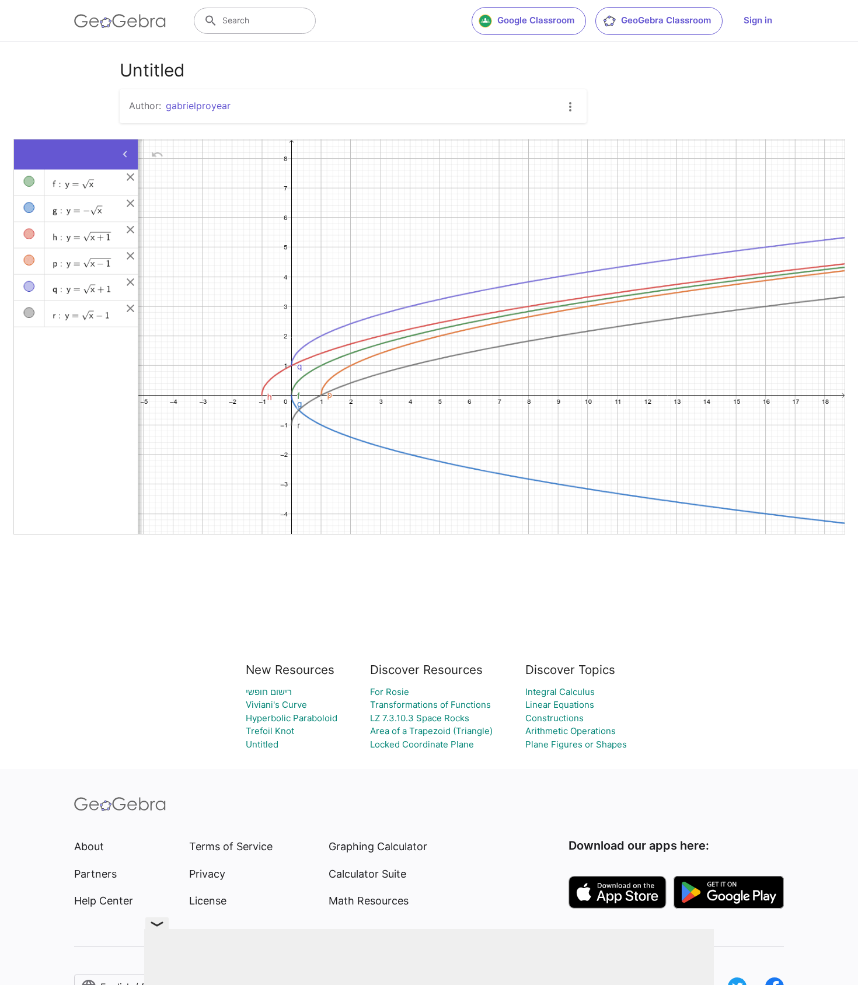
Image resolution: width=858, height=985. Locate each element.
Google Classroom (535, 20)
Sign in (758, 20)
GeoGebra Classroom (666, 20)
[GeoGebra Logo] (120, 21)
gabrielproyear (198, 105)
